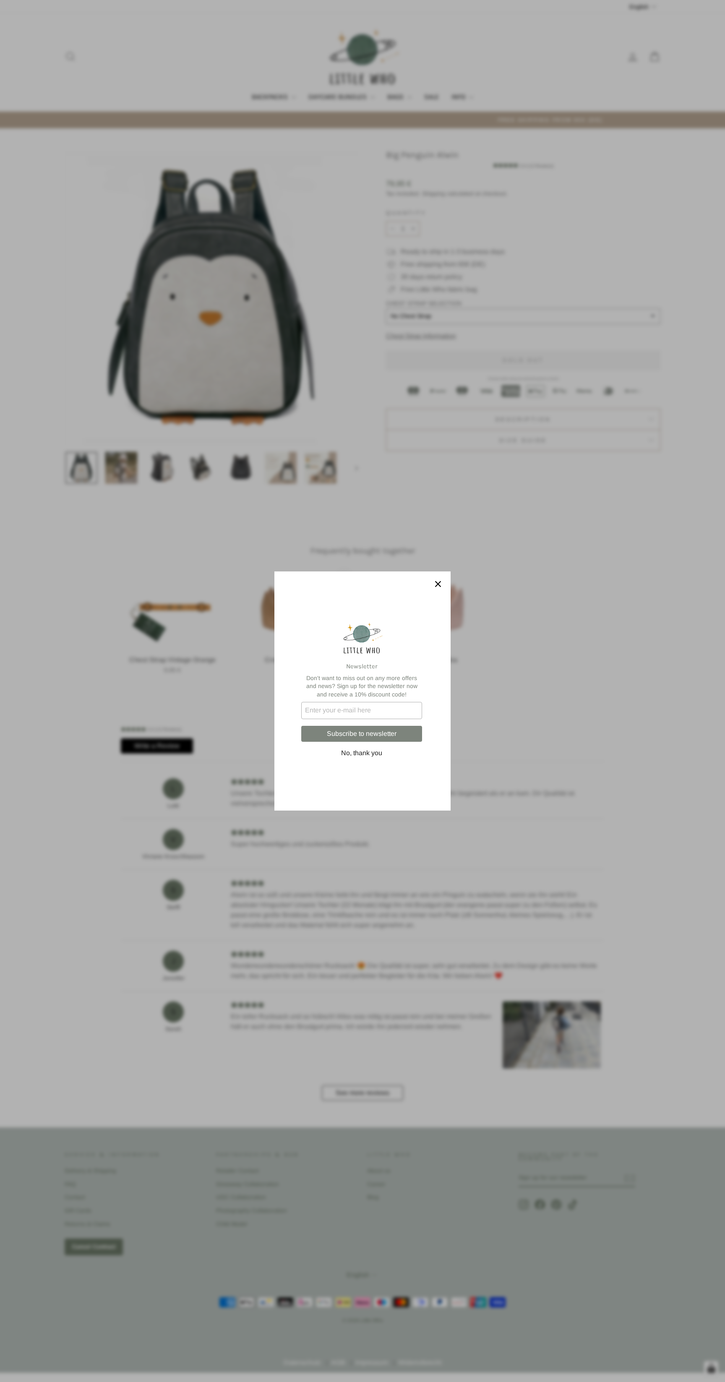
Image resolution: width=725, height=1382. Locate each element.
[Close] (438, 584)
